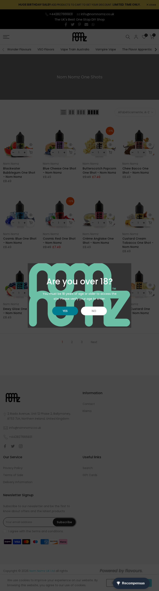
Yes (65, 311)
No (94, 311)
